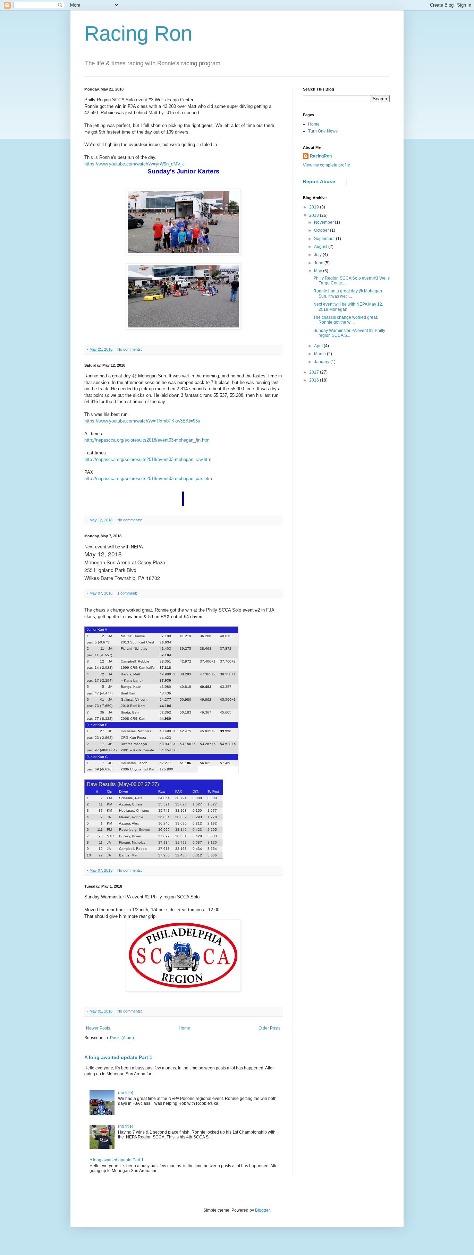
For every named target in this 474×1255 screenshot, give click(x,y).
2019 (314, 207)
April (319, 345)
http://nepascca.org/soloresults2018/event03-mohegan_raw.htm (147, 459)
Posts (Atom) (122, 1037)
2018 (314, 215)
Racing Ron (138, 33)
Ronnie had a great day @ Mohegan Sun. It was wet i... (347, 293)
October (322, 230)
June (319, 263)
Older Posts (269, 1028)
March (320, 353)
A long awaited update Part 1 (118, 1057)
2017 (314, 372)
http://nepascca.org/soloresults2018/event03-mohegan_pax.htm (148, 478)
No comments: (130, 349)
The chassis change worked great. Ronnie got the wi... (345, 320)
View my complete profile (326, 165)
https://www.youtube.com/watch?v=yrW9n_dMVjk (134, 164)
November (324, 222)
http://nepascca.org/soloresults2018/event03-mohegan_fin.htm (147, 440)
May (318, 270)
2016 (314, 380)
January (322, 361)
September (325, 238)
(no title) (125, 1092)
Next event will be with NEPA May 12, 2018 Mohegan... (348, 306)
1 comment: (127, 593)
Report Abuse (319, 181)
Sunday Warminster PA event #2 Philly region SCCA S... (349, 333)
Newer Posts (98, 1028)
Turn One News (323, 131)
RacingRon (321, 156)
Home (184, 1028)
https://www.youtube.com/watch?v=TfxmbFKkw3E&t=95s (142, 421)
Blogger (262, 1210)
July (318, 254)
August (321, 246)
